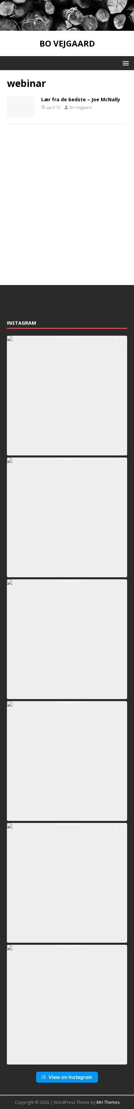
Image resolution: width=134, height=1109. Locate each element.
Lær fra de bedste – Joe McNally (80, 99)
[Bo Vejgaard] (67, 27)
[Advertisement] (67, 204)
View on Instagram (70, 1077)
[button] (124, 63)
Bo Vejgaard (81, 107)
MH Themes (108, 1102)
